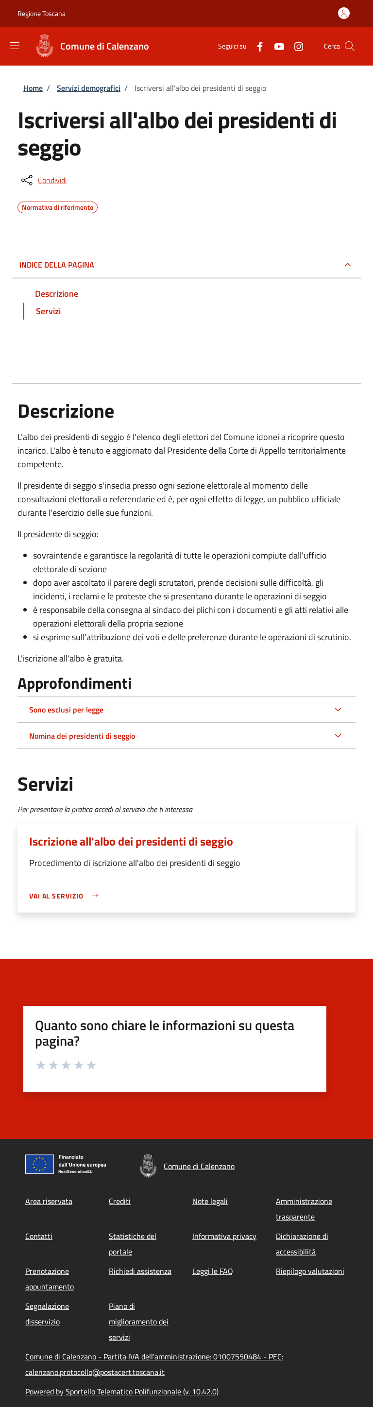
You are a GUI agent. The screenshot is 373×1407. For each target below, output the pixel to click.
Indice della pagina (56, 265)
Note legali (210, 1201)
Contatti (38, 1236)
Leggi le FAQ (212, 1271)
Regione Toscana (41, 13)
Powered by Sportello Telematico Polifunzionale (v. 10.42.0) (122, 1391)
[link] (66, 896)
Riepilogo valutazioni (310, 1271)
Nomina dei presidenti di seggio (82, 736)
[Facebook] (256, 45)
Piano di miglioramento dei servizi (139, 1321)
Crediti (120, 1201)
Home (33, 88)
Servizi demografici (88, 88)
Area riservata (48, 1201)
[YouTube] (275, 45)
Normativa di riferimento (57, 206)
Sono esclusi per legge (66, 709)
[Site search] (350, 46)
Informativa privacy (224, 1236)
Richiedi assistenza (140, 1271)
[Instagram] (295, 45)
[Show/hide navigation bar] (14, 45)
